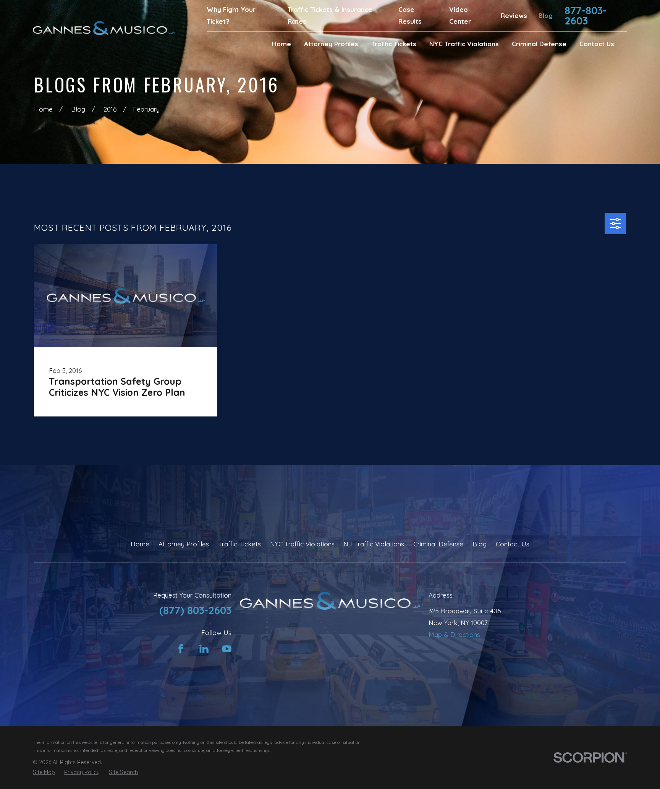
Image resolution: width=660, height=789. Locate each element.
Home (140, 544)
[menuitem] (44, 773)
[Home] (104, 28)
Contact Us (512, 544)
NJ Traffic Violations (373, 544)
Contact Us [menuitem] (596, 44)
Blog (546, 15)
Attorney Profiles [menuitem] (331, 44)
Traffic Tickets (239, 544)
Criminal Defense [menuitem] (539, 44)
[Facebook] (180, 648)
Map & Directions (454, 634)
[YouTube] (226, 648)
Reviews (514, 15)
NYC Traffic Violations (302, 544)
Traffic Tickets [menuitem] (393, 44)
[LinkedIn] (204, 648)
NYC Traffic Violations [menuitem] (464, 44)
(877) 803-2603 (195, 610)
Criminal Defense (438, 544)
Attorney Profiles (184, 544)
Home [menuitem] (281, 44)
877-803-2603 (586, 15)
